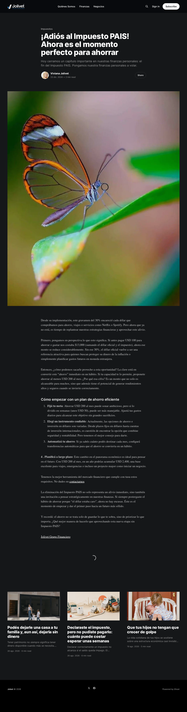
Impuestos (47, 28)
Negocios (99, 6)
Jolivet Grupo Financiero (55, 537)
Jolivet (10, 689)
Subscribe (171, 6)
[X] (89, 688)
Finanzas (84, 6)
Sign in (156, 6)
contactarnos (76, 481)
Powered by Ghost (171, 689)
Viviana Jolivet (60, 73)
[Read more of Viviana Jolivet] (45, 75)
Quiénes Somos (66, 6)
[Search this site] (146, 6)
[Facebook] (94, 688)
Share (140, 75)
